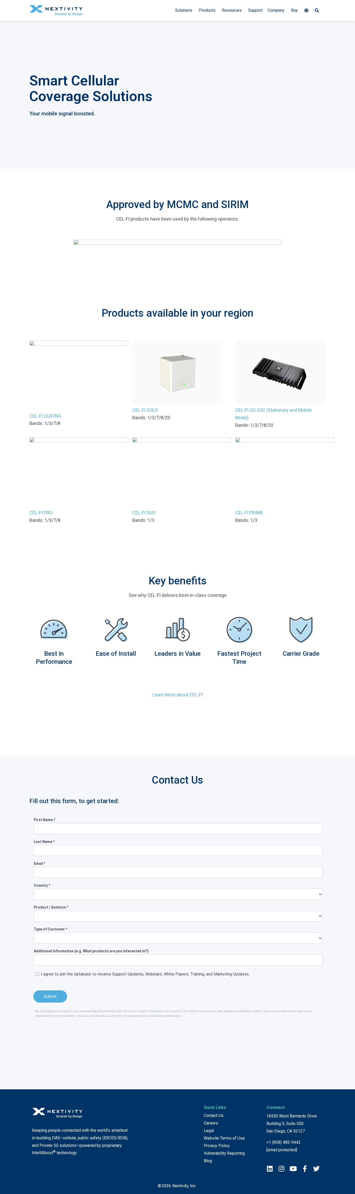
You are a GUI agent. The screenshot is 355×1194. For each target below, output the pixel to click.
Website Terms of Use (224, 1138)
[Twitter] (316, 1168)
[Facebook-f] (304, 1168)
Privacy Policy (217, 1145)
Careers (211, 1123)
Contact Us (213, 1115)
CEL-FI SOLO (145, 410)
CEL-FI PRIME (249, 512)
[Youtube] (293, 1168)
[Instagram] (281, 1168)
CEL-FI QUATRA (45, 416)
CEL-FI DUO (143, 512)
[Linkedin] (269, 1168)
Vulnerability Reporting (224, 1153)
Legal (209, 1130)
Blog (208, 1160)
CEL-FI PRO (40, 512)
